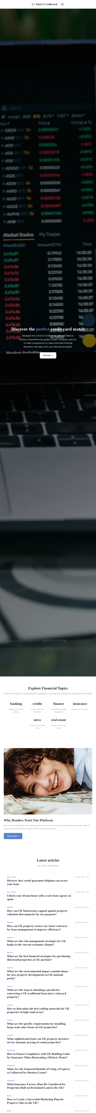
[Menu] (62, 4)
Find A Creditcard (44, 4)
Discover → (48, 355)
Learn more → (13, 836)
